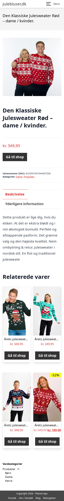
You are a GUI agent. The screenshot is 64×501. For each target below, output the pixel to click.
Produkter (29, 176)
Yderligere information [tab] (24, 204)
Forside (12, 498)
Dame (19, 176)
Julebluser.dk (14, 4)
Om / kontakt (26, 498)
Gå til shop (15, 157)
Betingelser (49, 498)
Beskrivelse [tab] (14, 194)
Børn (8, 473)
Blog (38, 498)
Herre (8, 481)
